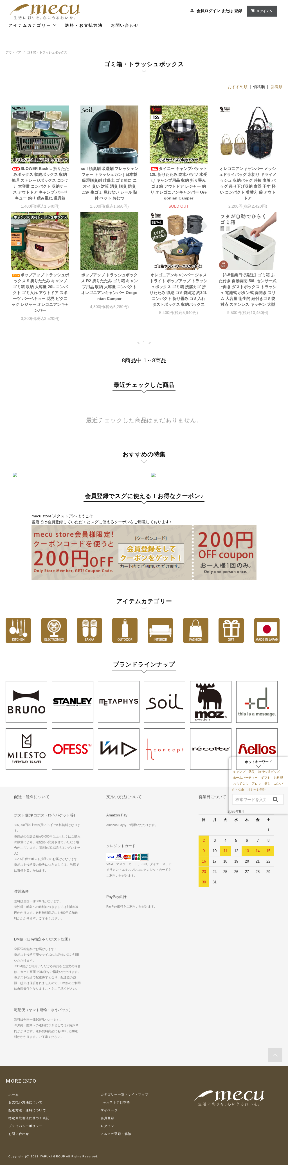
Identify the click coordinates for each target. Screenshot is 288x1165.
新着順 (276, 86)
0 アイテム (264, 11)
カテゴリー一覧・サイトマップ (124, 1094)
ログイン (107, 1126)
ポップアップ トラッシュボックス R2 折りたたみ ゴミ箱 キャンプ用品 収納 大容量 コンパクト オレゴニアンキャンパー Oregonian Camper (109, 287)
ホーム (13, 1094)
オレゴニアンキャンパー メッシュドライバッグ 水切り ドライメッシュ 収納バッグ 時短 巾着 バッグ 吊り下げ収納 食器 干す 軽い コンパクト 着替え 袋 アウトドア (247, 183)
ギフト (265, 777)
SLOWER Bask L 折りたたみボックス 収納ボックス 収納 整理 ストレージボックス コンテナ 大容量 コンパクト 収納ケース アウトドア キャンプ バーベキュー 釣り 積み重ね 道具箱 (40, 183)
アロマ (256, 783)
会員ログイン (208, 10)
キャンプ (239, 771)
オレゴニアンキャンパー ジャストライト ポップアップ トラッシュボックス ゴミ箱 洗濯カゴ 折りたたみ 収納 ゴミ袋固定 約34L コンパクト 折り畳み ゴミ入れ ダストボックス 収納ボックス (178, 290)
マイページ (109, 1110)
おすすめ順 (238, 86)
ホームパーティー (245, 777)
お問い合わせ (125, 25)
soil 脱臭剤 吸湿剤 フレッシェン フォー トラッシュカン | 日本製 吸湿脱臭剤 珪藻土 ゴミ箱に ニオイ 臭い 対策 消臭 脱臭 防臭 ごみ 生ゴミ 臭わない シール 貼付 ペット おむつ (109, 183)
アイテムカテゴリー (30, 25)
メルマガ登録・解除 (116, 1133)
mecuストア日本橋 (115, 1102)
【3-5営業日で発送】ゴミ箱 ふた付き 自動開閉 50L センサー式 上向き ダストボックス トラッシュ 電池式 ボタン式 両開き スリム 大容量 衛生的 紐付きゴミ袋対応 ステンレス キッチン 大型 (247, 290)
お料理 (278, 777)
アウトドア (13, 52)
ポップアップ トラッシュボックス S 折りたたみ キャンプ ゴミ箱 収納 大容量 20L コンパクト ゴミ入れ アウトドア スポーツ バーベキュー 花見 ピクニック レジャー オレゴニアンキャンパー (40, 293)
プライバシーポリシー (25, 1126)
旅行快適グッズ (269, 771)
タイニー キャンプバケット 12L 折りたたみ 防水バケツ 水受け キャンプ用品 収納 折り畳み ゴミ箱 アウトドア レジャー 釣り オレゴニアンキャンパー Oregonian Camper (178, 183)
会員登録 (107, 1118)
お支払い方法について (25, 1102)
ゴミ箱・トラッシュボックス (47, 52)
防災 (252, 771)
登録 (238, 10)
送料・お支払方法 (84, 25)
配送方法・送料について (27, 1110)
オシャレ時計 (257, 789)
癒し (267, 783)
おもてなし (240, 783)
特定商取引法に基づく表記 (28, 1118)
